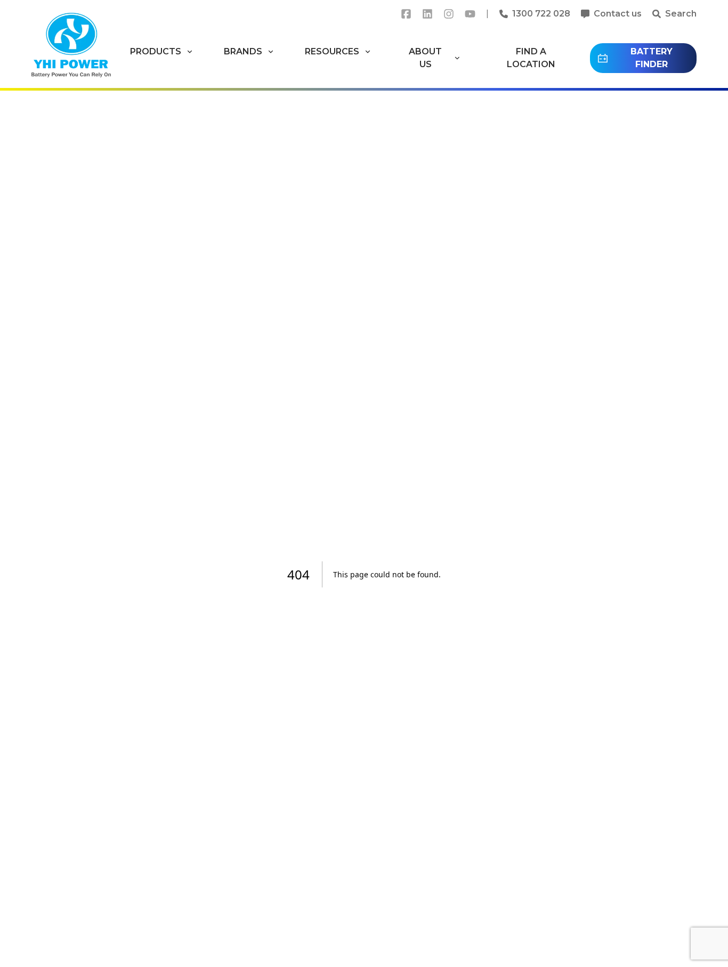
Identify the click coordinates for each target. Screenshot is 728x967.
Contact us (618, 14)
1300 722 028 (541, 14)
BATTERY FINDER (651, 57)
